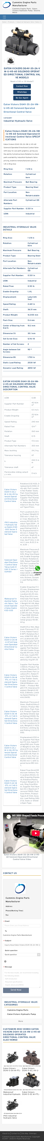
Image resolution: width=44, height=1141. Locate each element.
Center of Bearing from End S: (14, 327)
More (20, 1021)
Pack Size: (8, 320)
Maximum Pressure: (13, 182)
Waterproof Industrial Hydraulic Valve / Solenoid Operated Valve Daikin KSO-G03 (11, 605)
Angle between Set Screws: (11, 350)
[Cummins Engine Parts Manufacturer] (6, 4)
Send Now (16, 990)
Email (7, 921)
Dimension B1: (9, 357)
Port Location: (10, 192)
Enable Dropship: (11, 292)
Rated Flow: (8, 286)
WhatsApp (22, 92)
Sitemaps (32, 1134)
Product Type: (10, 187)
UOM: (6, 214)
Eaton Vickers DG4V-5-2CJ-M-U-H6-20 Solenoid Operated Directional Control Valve (11, 752)
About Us (6, 1134)
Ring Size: (8, 169)
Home (4, 22)
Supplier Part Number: (14, 209)
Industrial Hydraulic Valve (25, 22)
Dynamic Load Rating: (13, 368)
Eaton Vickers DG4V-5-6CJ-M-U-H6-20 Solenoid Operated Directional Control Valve (11, 495)
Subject (7, 941)
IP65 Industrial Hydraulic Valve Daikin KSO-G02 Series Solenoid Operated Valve (10, 528)
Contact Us (15, 1134)
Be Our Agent (22, 98)
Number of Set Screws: (13, 344)
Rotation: (8, 174)
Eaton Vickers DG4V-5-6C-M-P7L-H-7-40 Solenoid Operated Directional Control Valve (10, 787)
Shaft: (6, 309)
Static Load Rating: (12, 363)
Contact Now (22, 86)
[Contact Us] (37, 570)
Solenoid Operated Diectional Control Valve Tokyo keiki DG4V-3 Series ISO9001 (10, 566)
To (6, 931)
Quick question (11, 951)
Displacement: (9, 297)
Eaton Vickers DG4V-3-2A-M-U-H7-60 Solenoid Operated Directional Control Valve (10, 643)
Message (8, 967)
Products (11, 22)
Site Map (24, 1134)
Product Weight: (10, 315)
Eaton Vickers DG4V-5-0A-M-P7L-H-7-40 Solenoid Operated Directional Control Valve (10, 681)
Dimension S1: (9, 333)
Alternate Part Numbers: (10, 202)
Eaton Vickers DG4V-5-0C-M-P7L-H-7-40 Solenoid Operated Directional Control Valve (10, 717)
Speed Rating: (9, 304)
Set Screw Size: (10, 339)
